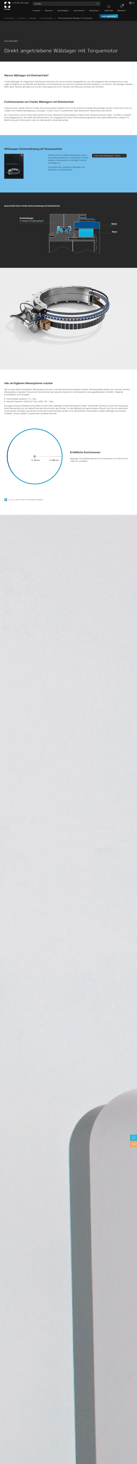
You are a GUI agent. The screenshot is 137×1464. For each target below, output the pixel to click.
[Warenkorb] (133, 1138)
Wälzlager (32, 18)
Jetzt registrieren (109, 16)
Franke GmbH (9, 18)
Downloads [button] (93, 10)
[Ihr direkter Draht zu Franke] (133, 1144)
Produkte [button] (36, 10)
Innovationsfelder (47, 18)
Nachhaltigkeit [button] (63, 10)
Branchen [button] (48, 10)
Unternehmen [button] (79, 10)
